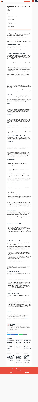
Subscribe (27, 372)
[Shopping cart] (30, 1)
